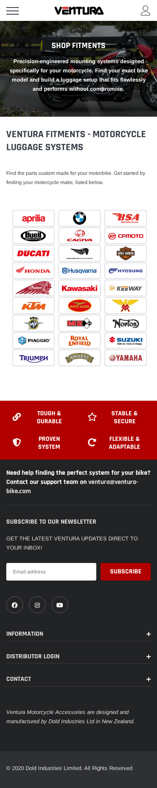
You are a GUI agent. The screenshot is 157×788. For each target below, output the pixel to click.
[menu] (12, 11)
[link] (14, 604)
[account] (146, 10)
